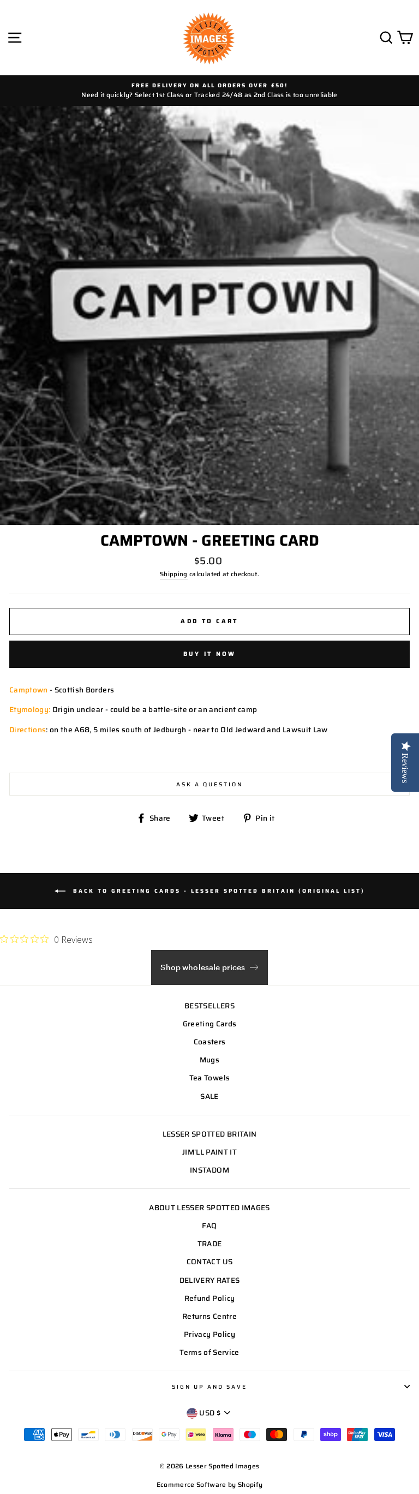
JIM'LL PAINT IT (209, 1152)
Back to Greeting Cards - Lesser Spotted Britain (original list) (217, 891)
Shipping (174, 574)
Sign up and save (210, 1386)
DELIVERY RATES (209, 1280)
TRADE (209, 1244)
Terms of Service (209, 1352)
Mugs (209, 1060)
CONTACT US (209, 1262)
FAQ (209, 1226)
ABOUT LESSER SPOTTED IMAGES (209, 1208)
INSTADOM (209, 1170)
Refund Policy (209, 1298)
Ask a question (209, 784)
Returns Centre (209, 1316)
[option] (209, 90)
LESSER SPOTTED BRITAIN (209, 1134)
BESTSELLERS (209, 1006)
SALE (209, 1096)
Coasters (210, 1042)
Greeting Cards (210, 1024)
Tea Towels (209, 1078)
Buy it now (209, 654)
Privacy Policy (209, 1334)
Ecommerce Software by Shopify (210, 1484)
